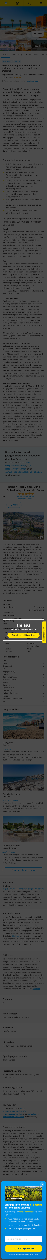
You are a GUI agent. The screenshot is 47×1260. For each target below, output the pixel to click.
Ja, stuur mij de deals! (23, 1248)
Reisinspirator (43, 634)
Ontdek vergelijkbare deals (23, 635)
